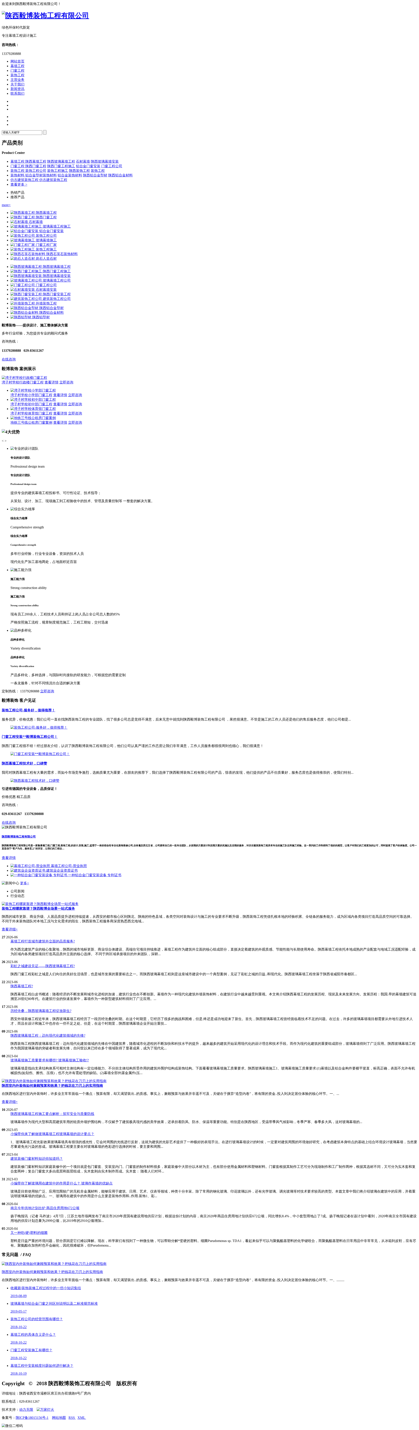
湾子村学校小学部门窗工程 (31, 395)
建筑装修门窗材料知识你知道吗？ (36, 1158)
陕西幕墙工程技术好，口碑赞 (24, 763)
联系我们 (17, 93)
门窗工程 (17, 70)
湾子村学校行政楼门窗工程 (23, 382)
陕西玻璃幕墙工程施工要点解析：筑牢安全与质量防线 (52, 1114)
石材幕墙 (83, 161)
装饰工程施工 (57, 170)
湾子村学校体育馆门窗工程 (31, 413)
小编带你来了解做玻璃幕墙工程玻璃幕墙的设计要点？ (52, 1134)
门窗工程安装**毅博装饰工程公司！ (30, 737)
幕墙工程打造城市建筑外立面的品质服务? (42, 941)
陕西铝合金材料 (120, 175)
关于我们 (17, 84)
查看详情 (51, 382)
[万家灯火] (45, 1409)
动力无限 (26, 1409)
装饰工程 (17, 75)
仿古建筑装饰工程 (24, 180)
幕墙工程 (17, 66)
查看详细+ (10, 929)
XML (81, 1418)
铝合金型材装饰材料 (41, 175)
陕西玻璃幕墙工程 (61, 161)
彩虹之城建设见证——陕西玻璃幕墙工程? (42, 966)
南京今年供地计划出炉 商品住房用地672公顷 (44, 1208)
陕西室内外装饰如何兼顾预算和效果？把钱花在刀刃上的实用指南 (52, 1272)
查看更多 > (18, 184)
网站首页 (17, 61)
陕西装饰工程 (79, 170)
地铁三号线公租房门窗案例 (31, 422)
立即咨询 (66, 382)
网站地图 (59, 1418)
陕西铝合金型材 (95, 175)
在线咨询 (9, 359)
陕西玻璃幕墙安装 (105, 161)
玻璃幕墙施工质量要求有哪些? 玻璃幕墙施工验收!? (49, 1060)
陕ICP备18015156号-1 (32, 1418)
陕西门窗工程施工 (61, 166)
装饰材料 (17, 175)
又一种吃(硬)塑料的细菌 (29, 1233)
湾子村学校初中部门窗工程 (31, 404)
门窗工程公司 (111, 166)
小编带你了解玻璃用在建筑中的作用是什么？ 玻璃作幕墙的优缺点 (61, 1183)
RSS (72, 1418)
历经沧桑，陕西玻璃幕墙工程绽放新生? (40, 1011)
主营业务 (17, 80)
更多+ (24, 883)
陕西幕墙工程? (21, 986)
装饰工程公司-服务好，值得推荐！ (28, 710)
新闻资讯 (17, 89)
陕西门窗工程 (35, 166)
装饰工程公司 (35, 170)
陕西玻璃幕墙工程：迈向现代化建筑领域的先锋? (47, 1035)
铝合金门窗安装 (88, 166)
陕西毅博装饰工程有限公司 (19, 836)
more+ (6, 205)
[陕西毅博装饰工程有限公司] (45, 15)
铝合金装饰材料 (70, 175)
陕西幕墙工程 (35, 161)
